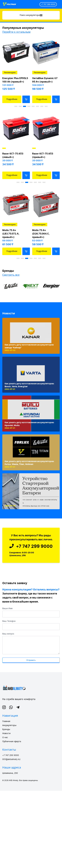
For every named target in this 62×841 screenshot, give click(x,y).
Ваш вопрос (8, 633)
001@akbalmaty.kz (11, 759)
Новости (8, 313)
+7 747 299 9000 (48, 4)
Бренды (6, 729)
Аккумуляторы (9, 725)
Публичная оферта (11, 741)
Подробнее (11, 99)
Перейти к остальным (16, 32)
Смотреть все (10, 275)
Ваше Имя (7, 608)
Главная (6, 721)
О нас (5, 737)
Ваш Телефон (9, 621)
